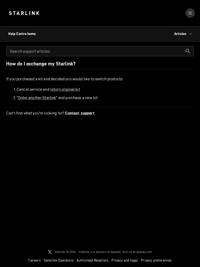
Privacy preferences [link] (156, 260)
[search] (188, 51)
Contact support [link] (79, 113)
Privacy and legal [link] (124, 260)
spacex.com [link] (144, 251)
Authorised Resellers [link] (92, 260)
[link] (24, 13)
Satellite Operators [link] (58, 260)
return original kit (65, 89)
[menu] (190, 13)
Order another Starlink (37, 97)
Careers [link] (34, 260)
